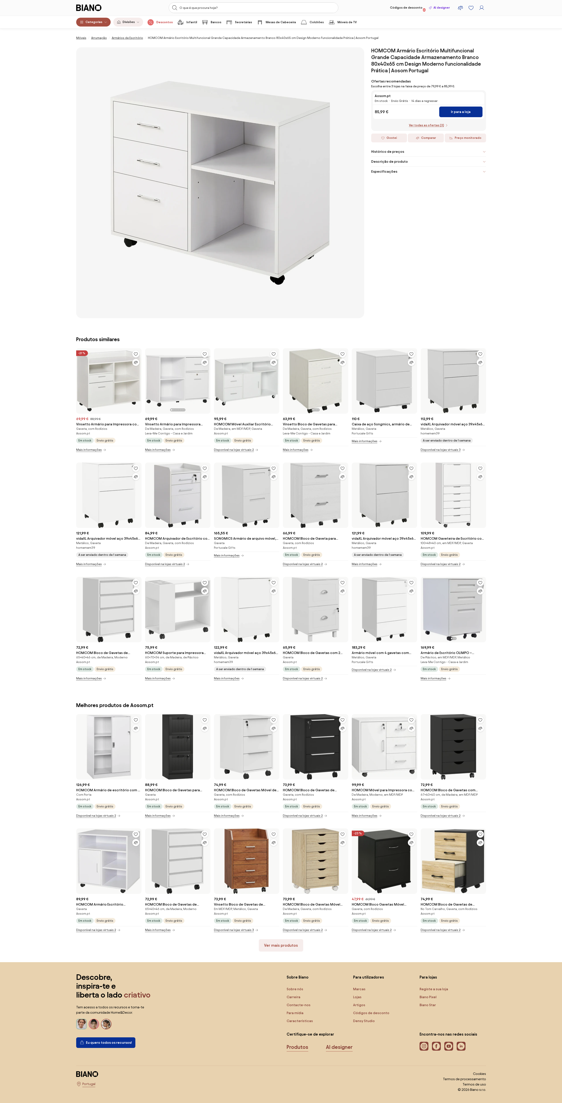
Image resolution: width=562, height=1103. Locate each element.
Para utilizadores (368, 977)
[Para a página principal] (98, 7)
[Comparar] (135, 362)
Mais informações (89, 449)
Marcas (359, 989)
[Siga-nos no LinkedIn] (461, 1046)
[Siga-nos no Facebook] (436, 1046)
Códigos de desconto (407, 8)
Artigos (359, 1005)
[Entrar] (481, 7)
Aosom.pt (383, 96)
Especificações (384, 171)
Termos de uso (474, 1084)
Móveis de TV (347, 22)
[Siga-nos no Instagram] (424, 1046)
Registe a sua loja (434, 989)
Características (300, 1021)
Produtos (297, 1047)
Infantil (191, 22)
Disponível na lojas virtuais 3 (441, 449)
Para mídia (295, 1013)
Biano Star (428, 1005)
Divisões (129, 22)
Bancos (216, 22)
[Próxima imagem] (207, 379)
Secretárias (243, 22)
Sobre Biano (297, 977)
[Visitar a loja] (220, 182)
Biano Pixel (428, 997)
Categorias (93, 22)
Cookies (479, 1074)
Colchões (317, 22)
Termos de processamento (464, 1079)
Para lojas (428, 977)
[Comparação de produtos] (460, 7)
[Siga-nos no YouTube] (448, 1046)
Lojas (357, 997)
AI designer (441, 7)
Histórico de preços (387, 151)
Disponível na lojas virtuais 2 (234, 449)
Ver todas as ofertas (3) (426, 125)
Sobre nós (295, 989)
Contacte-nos (298, 1005)
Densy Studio (364, 1021)
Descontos (164, 22)
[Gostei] (135, 353)
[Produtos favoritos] (471, 7)
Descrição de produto (389, 161)
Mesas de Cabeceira (281, 22)
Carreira (293, 997)
